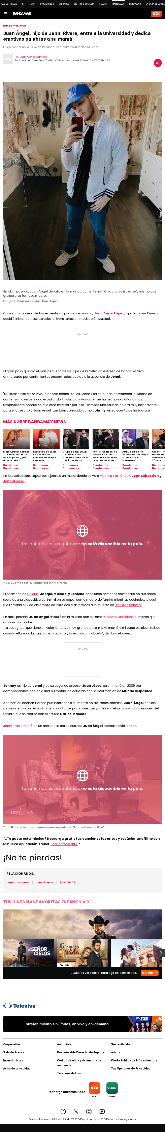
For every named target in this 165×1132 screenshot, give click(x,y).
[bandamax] (22, 13)
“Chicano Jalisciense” (120, 617)
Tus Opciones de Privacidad (131, 1068)
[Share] (158, 63)
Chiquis (32, 594)
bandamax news (14, 25)
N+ (23, 4)
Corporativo (11, 1044)
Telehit (103, 4)
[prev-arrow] (0, 952)
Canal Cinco (47, 4)
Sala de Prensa (14, 1052)
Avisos (115, 1052)
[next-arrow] (161, 953)
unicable (64, 4)
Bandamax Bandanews (11, 467)
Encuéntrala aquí (64, 844)
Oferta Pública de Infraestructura (134, 1060)
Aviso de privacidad (17, 1068)
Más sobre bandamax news (34, 422)
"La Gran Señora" (128, 605)
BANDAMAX (67, 882)
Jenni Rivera (13, 726)
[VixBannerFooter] (82, 1024)
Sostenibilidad (121, 1044)
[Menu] (5, 14)
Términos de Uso (69, 1073)
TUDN (32, 4)
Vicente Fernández (115, 475)
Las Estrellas (9, 4)
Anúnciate (64, 1044)
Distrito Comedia (84, 4)
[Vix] (156, 14)
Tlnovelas (135, 4)
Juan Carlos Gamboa (33, 56)
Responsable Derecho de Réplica (80, 1052)
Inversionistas (13, 1060)
